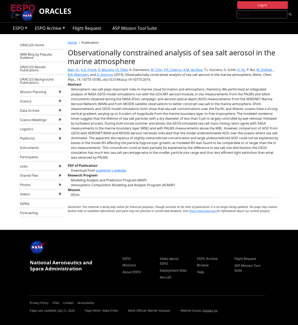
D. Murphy (106, 70)
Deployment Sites (173, 270)
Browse (203, 265)
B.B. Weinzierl (78, 74)
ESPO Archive (47, 28)
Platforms (27, 139)
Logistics (26, 130)
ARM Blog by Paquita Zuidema (36, 56)
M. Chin (156, 70)
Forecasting (29, 213)
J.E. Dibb (121, 70)
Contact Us (210, 310)
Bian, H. (73, 70)
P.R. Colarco (173, 70)
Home (72, 42)
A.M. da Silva (192, 70)
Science (25, 102)
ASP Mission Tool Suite (134, 28)
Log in (262, 5)
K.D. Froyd (88, 70)
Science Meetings (33, 121)
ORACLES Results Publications (33, 68)
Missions (129, 265)
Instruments (29, 147)
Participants (29, 157)
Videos (24, 195)
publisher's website (111, 170)
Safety (24, 203)
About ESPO (131, 272)
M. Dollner (264, 70)
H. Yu (241, 70)
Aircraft (165, 277)
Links (23, 167)
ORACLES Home (32, 45)
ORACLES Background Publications (37, 81)
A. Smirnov (105, 74)
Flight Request (87, 28)
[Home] (24, 11)
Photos (25, 186)
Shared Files (29, 176)
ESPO (17, 28)
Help (200, 272)
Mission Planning (32, 93)
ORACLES (55, 11)
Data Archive (29, 111)
